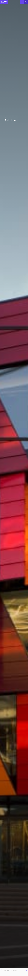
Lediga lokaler (7, 118)
